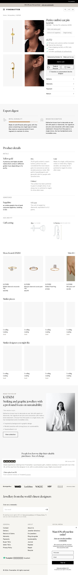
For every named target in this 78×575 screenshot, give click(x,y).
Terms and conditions (61, 568)
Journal (30, 542)
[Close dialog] (76, 528)
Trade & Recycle (55, 67)
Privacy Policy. (41, 515)
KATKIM (18, 15)
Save (68, 67)
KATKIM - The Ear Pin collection (56, 25)
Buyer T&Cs (7, 542)
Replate (30, 545)
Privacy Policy (7, 547)
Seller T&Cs (7, 545)
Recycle (30, 550)
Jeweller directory (34, 530)
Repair (30, 547)
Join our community (48, 5)
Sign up (62, 562)
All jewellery (11, 15)
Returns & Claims (9, 533)
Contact (5, 528)
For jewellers (71, 1)
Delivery (5, 530)
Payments (6, 539)
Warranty (6, 536)
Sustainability (32, 539)
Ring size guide (33, 536)
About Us (31, 528)
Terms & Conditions (28, 515)
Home (5, 15)
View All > (71, 253)
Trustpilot (28, 474)
